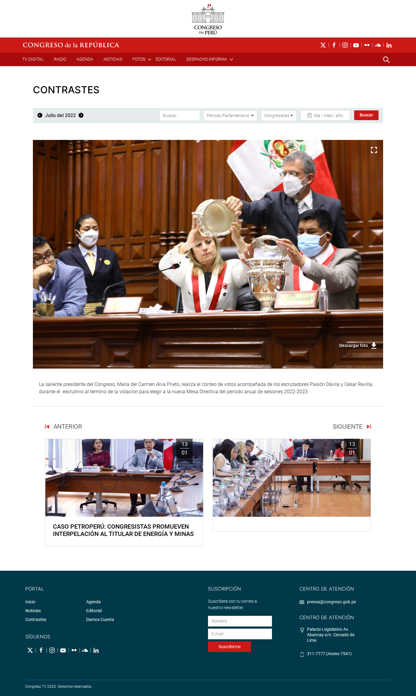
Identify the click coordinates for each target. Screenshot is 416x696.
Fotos (138, 59)
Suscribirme (229, 646)
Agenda (84, 59)
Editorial (166, 59)
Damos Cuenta (100, 619)
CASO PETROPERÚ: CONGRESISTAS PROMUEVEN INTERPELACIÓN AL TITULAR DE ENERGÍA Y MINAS (123, 530)
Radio (60, 59)
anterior (67, 426)
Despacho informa (206, 59)
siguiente (348, 426)
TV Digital (33, 59)
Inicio (30, 601)
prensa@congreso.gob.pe (331, 601)
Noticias (113, 59)
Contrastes (35, 619)
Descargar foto (353, 345)
